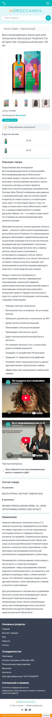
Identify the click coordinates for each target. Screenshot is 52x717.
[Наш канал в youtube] (30, 709)
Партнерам (7, 656)
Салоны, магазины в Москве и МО (18, 660)
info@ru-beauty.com (34, 706)
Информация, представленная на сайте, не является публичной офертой (23, 692)
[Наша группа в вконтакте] (22, 709)
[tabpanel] (26, 318)
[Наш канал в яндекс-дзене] (26, 709)
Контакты (6, 672)
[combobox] (23, 18)
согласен (46, 715)
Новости (6, 641)
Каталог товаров (10, 633)
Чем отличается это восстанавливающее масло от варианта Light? (25, 471)
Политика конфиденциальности (15, 688)
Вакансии (6, 668)
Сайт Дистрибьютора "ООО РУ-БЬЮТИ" (20, 676)
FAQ (4, 637)
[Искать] (48, 18)
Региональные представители (16, 664)
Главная (6, 629)
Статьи (5, 645)
